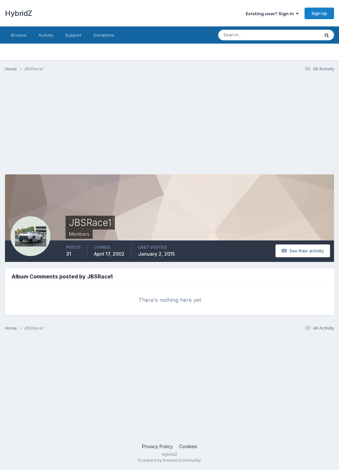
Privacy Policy (157, 446)
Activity (45, 35)
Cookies (188, 446)
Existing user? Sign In (271, 13)
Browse (18, 35)
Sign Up (319, 13)
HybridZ (18, 13)
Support (73, 35)
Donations (103, 35)
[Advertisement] (82, 128)
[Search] (326, 35)
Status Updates (295, 34)
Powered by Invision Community (169, 460)
